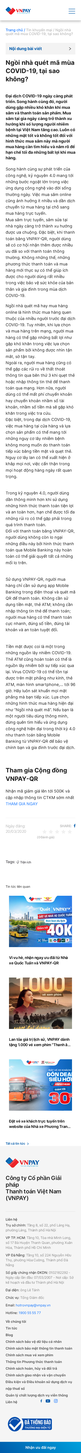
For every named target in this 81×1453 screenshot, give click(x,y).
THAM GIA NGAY (22, 803)
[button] (40, 49)
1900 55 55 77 (30, 1313)
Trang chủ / (15, 30)
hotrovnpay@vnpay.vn (33, 1305)
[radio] (44, 831)
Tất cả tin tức (15, 1143)
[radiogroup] (57, 831)
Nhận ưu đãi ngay (40, 1447)
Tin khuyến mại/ (40, 30)
